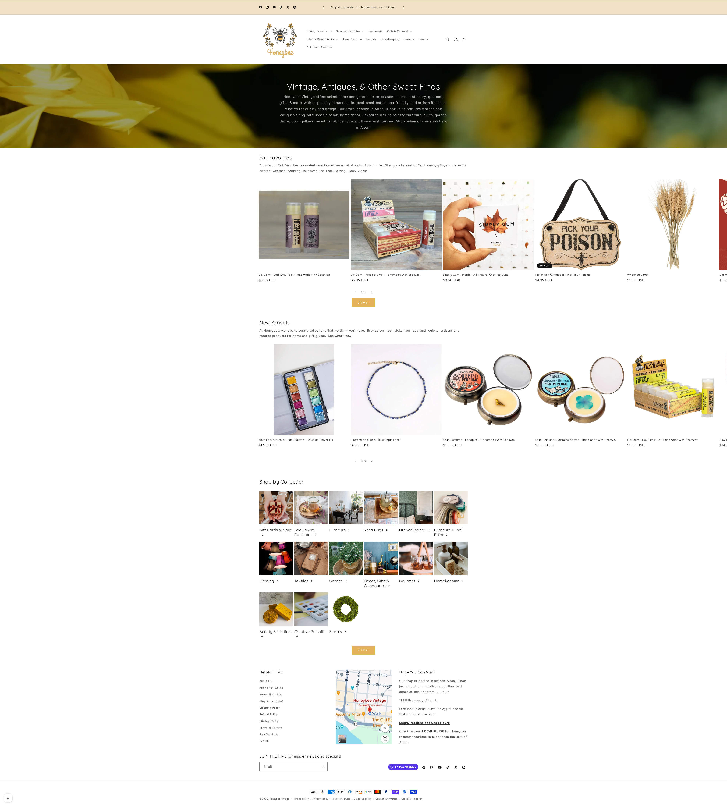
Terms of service (341, 798)
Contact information (386, 798)
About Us (265, 681)
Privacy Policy (268, 721)
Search (264, 741)
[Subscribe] (323, 766)
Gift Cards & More (275, 529)
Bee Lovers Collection (304, 532)
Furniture (337, 529)
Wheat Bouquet (638, 275)
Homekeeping (446, 580)
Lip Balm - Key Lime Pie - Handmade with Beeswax (662, 440)
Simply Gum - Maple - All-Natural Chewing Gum (475, 275)
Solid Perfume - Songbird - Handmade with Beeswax (479, 440)
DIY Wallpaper (412, 529)
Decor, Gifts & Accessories (376, 583)
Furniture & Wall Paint (449, 532)
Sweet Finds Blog (271, 694)
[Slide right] (372, 292)
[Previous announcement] (323, 7)
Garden (336, 580)
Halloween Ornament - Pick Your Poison (562, 275)
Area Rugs (373, 529)
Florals (335, 631)
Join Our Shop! (269, 734)
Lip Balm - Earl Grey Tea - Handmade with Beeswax (294, 275)
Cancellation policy (412, 798)
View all (364, 303)
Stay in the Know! (271, 701)
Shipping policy (363, 798)
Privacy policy (320, 798)
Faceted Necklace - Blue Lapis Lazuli (376, 440)
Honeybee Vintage (279, 798)
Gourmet (407, 580)
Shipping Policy (269, 707)
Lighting (266, 580)
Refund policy (301, 798)
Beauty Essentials (275, 631)
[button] (319, 31)
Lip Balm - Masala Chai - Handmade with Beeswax (385, 275)
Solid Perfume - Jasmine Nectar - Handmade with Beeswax (576, 440)
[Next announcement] (404, 7)
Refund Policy (268, 714)
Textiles (301, 580)
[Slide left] (355, 292)
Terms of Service (270, 727)
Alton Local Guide (271, 687)
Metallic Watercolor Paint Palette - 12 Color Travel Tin (296, 440)
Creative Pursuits (309, 631)
